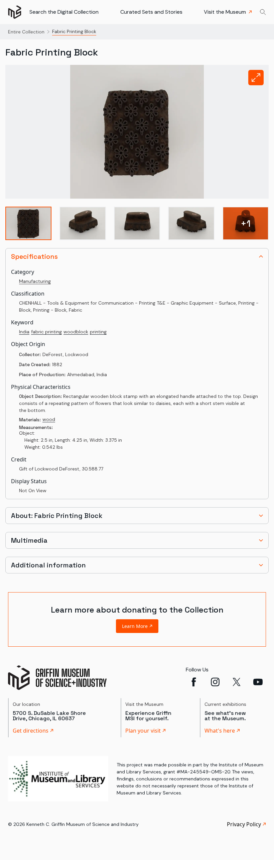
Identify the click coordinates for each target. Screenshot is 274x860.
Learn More (135, 626)
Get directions (30, 730)
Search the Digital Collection (64, 11)
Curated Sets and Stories (151, 11)
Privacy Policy (244, 824)
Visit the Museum (225, 11)
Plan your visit (143, 730)
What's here (219, 730)
